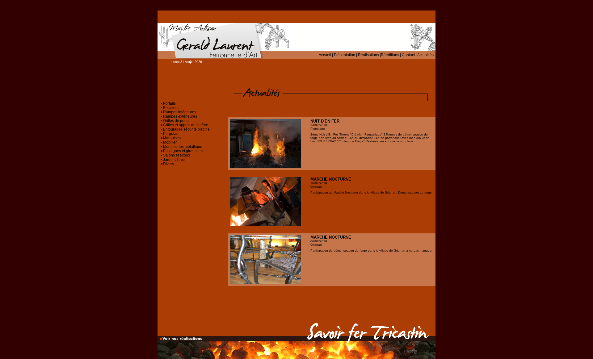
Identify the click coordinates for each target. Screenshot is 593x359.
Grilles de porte (176, 121)
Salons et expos (176, 155)
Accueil (325, 55)
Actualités (425, 55)
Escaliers (171, 108)
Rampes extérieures (179, 116)
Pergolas (170, 133)
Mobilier (170, 142)
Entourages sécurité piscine (186, 129)
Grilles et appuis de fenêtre (185, 125)
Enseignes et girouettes (183, 151)
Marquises (172, 138)
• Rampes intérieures (178, 112)
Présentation (344, 55)
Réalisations (368, 55)
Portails (169, 103)
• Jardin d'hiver (173, 159)
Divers (168, 164)
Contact (408, 55)
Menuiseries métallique (182, 146)
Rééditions (390, 55)
